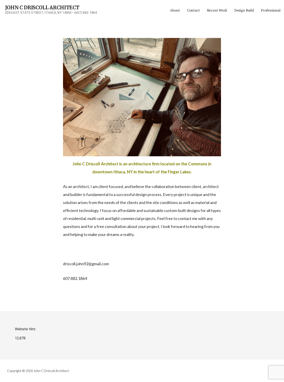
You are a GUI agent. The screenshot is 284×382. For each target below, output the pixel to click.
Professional (270, 10)
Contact (193, 10)
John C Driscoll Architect (42, 7)
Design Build (244, 10)
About (175, 10)
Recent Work (217, 10)
